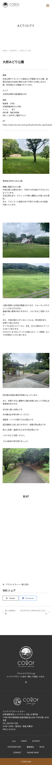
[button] (47, 5)
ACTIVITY (36, 741)
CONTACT (17, 752)
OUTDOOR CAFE (14, 746)
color (29, 761)
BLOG (42, 746)
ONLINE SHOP (33, 752)
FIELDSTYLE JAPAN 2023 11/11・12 (33, 612)
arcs (14, 741)
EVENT (24, 741)
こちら (9, 729)
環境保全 (30, 746)
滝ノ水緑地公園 (9, 612)
